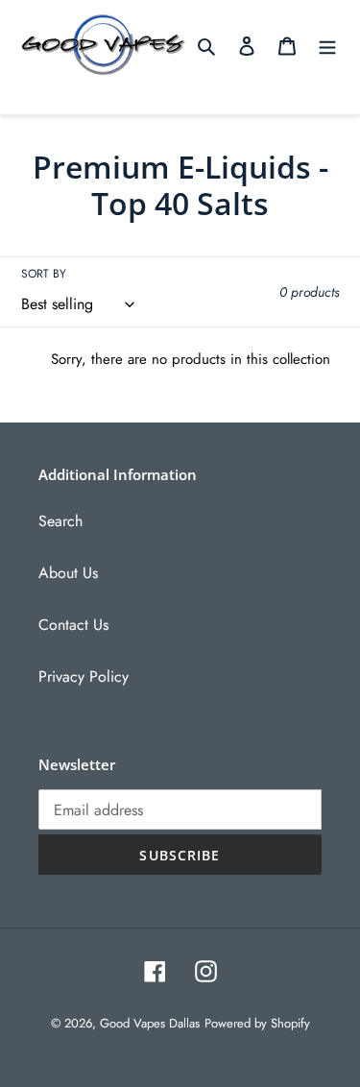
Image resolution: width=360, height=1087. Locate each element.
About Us (68, 573)
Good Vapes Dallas (150, 1023)
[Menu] (327, 45)
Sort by (43, 273)
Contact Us (73, 625)
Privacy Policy (83, 676)
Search (60, 521)
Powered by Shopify (257, 1023)
